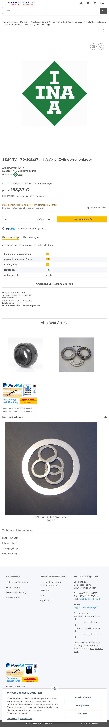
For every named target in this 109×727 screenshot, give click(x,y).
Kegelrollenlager (10, 537)
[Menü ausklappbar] (3, 2)
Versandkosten (13, 587)
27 (47, 264)
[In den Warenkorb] (4, 39)
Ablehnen (83, 713)
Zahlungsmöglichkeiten (17, 582)
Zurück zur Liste (11, 22)
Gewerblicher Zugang (16, 592)
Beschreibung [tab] (10, 237)
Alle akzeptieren (83, 697)
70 (47, 254)
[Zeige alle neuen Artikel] (105, 417)
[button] (81, 3)
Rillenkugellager (10, 543)
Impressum (12, 718)
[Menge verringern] (5, 219)
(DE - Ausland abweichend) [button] (33, 208)
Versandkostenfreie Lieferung (31, 196)
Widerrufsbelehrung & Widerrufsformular (50, 584)
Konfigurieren (83, 705)
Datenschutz (26, 718)
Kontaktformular (13, 597)
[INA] (49, 269)
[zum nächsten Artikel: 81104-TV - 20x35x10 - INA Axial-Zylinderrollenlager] (104, 30)
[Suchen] (103, 11)
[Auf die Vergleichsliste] (93, 46)
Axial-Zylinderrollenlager (24, 170)
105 (48, 259)
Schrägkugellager (10, 548)
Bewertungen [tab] (31, 237)
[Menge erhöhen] (49, 219)
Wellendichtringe (10, 553)
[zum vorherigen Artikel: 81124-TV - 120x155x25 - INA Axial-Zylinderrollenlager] (98, 30)
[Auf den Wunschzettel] (101, 46)
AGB (42, 595)
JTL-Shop (94, 723)
